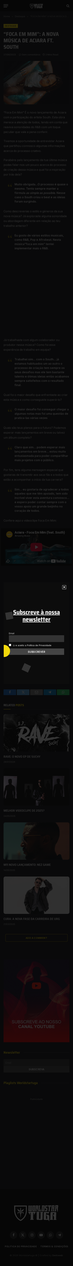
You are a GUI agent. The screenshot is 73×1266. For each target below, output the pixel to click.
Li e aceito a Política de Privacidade (32, 645)
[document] (36, 633)
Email (11, 633)
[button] (64, 587)
